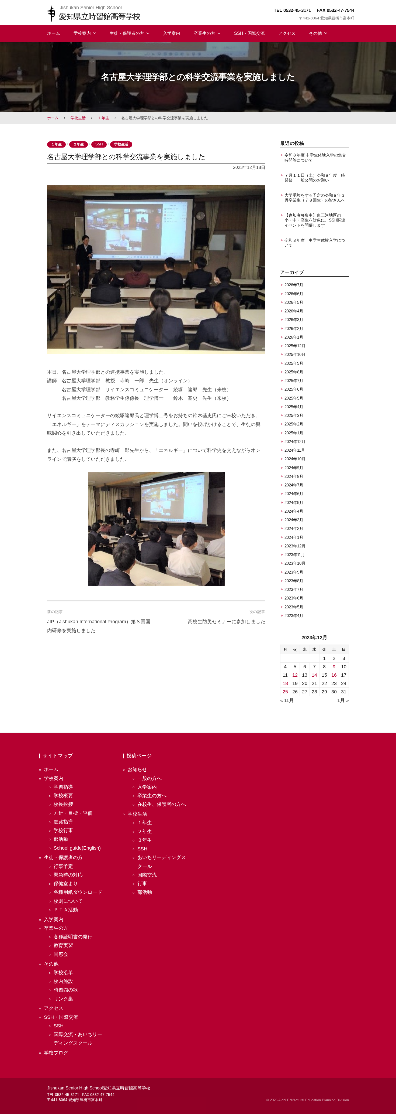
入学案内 (171, 33)
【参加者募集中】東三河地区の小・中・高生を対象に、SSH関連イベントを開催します (314, 220)
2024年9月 (293, 467)
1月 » (343, 700)
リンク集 (63, 998)
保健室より (66, 883)
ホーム (53, 33)
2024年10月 (294, 458)
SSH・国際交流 (249, 33)
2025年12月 (294, 345)
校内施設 (63, 981)
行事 (142, 883)
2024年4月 (293, 511)
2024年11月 (294, 450)
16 (334, 675)
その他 (315, 33)
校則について (68, 901)
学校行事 (63, 830)
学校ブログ (56, 1052)
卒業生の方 (204, 33)
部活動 (61, 839)
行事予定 (63, 866)
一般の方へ (149, 778)
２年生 (78, 144)
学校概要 (63, 795)
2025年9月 (293, 363)
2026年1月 (293, 337)
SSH (99, 144)
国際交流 (147, 875)
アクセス (287, 33)
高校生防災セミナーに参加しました (226, 621)
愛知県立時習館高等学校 (99, 16)
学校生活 (78, 118)
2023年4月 (293, 615)
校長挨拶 (63, 804)
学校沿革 (63, 972)
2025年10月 (294, 354)
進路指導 (63, 822)
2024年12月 (294, 441)
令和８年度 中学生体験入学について (314, 242)
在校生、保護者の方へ (161, 804)
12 (295, 675)
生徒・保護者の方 (127, 33)
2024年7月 (293, 485)
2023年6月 (293, 598)
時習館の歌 (66, 990)
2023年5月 (293, 607)
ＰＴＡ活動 (66, 909)
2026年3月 (293, 319)
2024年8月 (293, 476)
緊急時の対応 (68, 875)
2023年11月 (294, 554)
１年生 (103, 118)
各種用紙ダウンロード (78, 892)
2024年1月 (293, 537)
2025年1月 (293, 433)
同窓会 (61, 954)
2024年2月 (293, 528)
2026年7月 (293, 284)
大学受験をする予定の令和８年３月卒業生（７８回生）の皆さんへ (314, 197)
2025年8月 (293, 372)
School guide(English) (77, 848)
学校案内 (82, 33)
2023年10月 (294, 563)
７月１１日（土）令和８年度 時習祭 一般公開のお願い (314, 177)
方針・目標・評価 (73, 813)
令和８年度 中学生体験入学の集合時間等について (315, 157)
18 (285, 683)
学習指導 (63, 787)
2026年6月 (293, 293)
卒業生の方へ (151, 795)
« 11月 (287, 700)
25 (285, 691)
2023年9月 (293, 572)
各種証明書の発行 (73, 936)
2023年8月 (293, 580)
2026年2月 (293, 328)
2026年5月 (293, 302)
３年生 (144, 840)
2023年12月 (294, 546)
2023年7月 (293, 589)
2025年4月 (293, 406)
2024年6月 (293, 493)
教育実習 (63, 945)
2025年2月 (293, 424)
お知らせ (137, 769)
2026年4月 (293, 311)
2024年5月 (293, 502)
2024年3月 (293, 519)
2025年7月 (293, 380)
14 (314, 675)
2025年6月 (293, 389)
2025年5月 (293, 398)
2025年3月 (293, 415)
